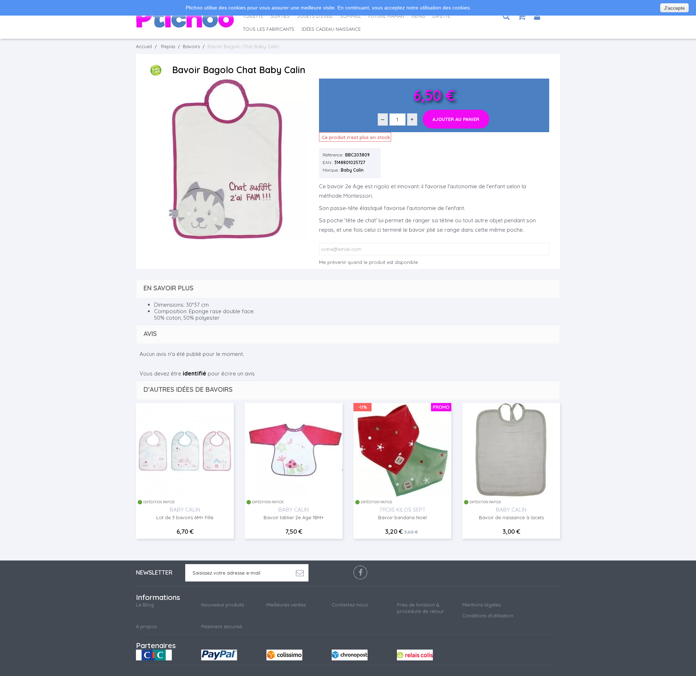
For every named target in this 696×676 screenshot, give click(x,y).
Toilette (253, 16)
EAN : (328, 162)
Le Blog (145, 605)
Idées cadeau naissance (331, 29)
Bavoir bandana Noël (402, 517)
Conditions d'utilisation (487, 615)
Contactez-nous (350, 605)
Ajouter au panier (455, 119)
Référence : (333, 155)
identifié (194, 373)
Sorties (280, 16)
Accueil (144, 46)
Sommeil (350, 16)
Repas (418, 16)
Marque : (331, 170)
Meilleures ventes (286, 605)
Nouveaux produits (222, 605)
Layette (441, 16)
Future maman (386, 16)
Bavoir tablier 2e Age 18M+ (294, 517)
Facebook (360, 572)
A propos (146, 626)
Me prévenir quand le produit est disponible (368, 262)
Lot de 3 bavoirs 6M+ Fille (185, 517)
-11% (362, 407)
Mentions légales (481, 605)
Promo (441, 407)
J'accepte (674, 8)
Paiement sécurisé (221, 626)
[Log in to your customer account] (537, 16)
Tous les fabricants (268, 29)
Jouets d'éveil (315, 16)
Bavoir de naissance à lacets (511, 517)
